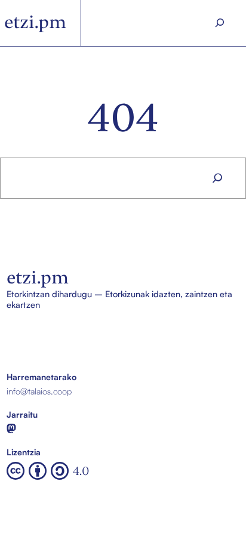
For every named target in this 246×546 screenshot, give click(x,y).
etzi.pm (35, 22)
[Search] (219, 23)
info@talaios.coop (39, 390)
